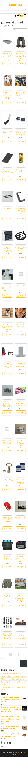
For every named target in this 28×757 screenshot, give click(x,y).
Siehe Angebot (7, 64)
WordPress (15, 752)
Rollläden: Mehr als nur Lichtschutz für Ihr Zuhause (12, 679)
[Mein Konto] (15, 15)
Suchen (3, 659)
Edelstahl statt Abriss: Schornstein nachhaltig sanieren (13, 676)
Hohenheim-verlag (14, 4)
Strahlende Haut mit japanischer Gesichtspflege (12, 673)
